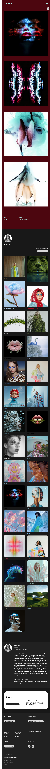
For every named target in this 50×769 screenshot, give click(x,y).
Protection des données (8, 762)
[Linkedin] (33, 746)
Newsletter (10, 746)
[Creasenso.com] (8, 3)
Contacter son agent (12, 704)
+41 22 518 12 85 (17, 733)
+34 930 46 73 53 (18, 735)
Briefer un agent (9, 721)
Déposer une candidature (35, 721)
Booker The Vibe (43, 251)
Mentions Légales (7, 760)
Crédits (5, 764)
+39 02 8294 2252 (18, 736)
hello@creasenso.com (34, 731)
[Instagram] (29, 746)
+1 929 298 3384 (17, 732)
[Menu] (47, 3)
